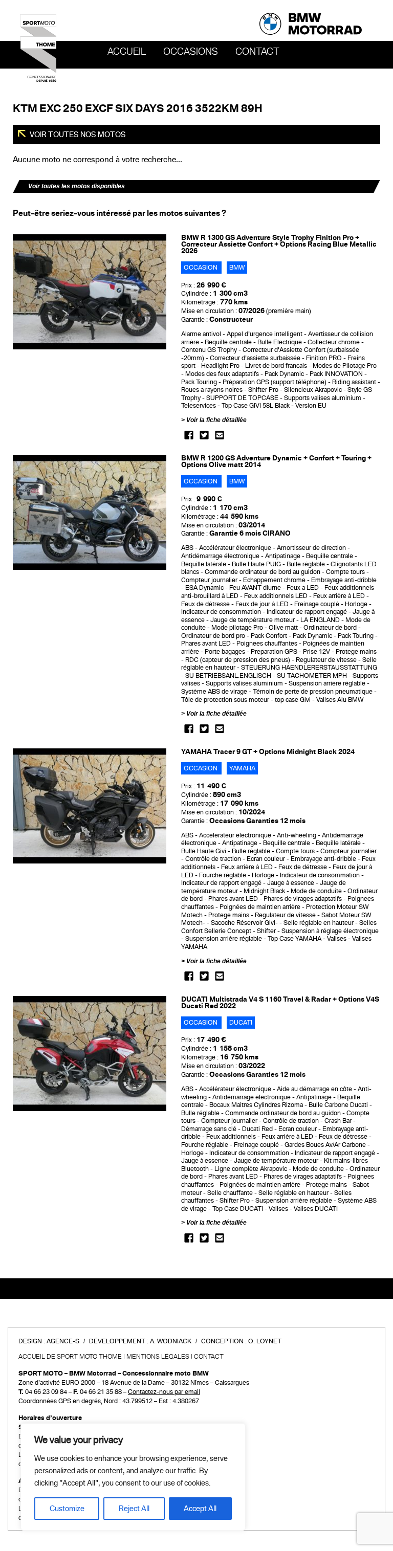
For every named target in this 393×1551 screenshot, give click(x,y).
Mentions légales (157, 1356)
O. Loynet (264, 1341)
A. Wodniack (170, 1341)
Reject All (134, 1508)
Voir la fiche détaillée (216, 420)
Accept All (200, 1508)
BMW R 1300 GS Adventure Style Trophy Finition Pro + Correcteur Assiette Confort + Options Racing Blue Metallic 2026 (279, 244)
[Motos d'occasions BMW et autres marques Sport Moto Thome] (38, 47)
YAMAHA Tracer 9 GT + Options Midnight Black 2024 (268, 752)
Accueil (126, 51)
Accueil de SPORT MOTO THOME (70, 1356)
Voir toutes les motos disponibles (76, 186)
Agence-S (63, 1341)
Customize (67, 1508)
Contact (257, 51)
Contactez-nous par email (164, 1391)
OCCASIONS (190, 51)
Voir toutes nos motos (77, 134)
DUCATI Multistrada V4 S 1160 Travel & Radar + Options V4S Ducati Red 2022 (280, 1002)
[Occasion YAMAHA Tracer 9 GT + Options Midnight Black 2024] (89, 805)
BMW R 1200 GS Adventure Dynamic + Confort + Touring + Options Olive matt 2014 (276, 461)
